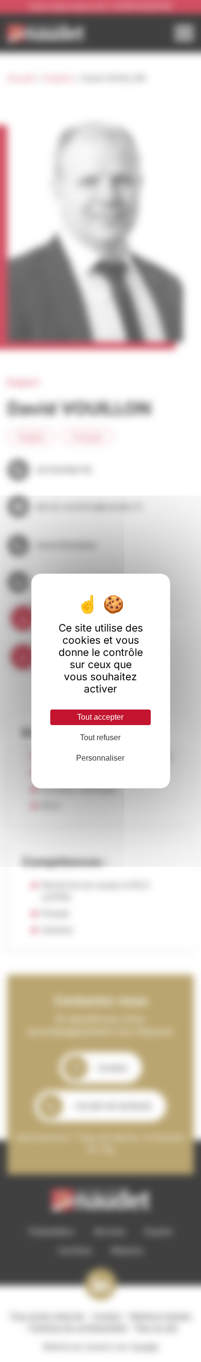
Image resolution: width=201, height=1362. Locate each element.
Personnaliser (100, 758)
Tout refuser (100, 737)
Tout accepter (100, 717)
